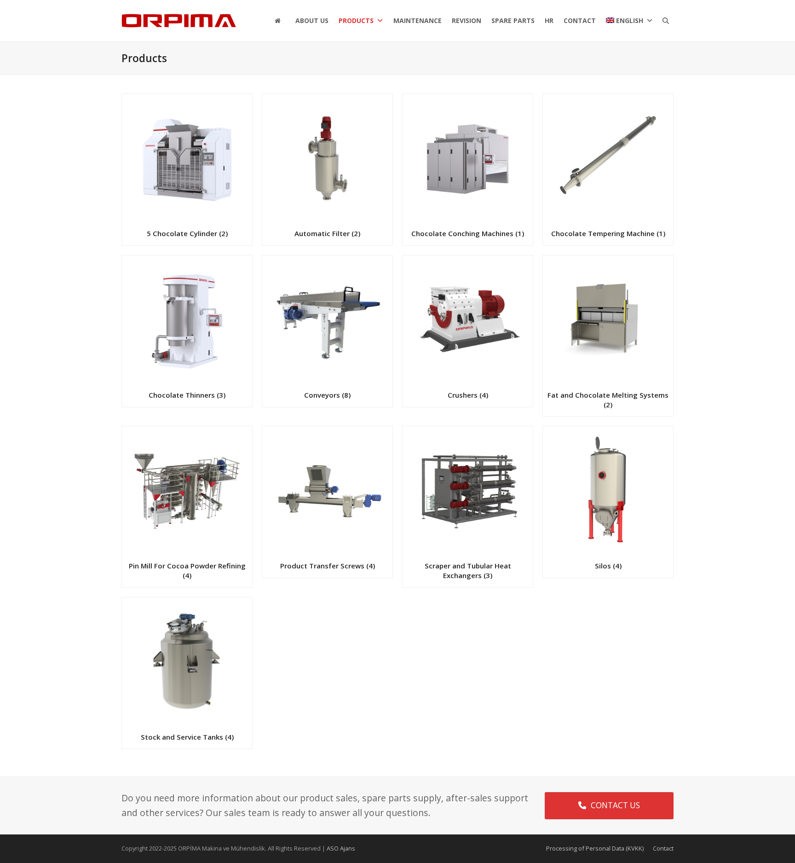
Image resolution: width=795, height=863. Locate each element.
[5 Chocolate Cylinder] (187, 158)
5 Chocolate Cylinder (187, 233)
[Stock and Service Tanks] (187, 661)
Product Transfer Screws (327, 565)
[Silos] (607, 490)
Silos (608, 565)
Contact (663, 848)
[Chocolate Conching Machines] (467, 158)
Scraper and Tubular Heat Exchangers (468, 570)
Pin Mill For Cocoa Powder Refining (187, 570)
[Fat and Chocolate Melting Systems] (607, 319)
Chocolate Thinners (187, 395)
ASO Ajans (341, 848)
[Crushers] (467, 319)
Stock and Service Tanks (187, 736)
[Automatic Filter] (327, 158)
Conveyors (327, 395)
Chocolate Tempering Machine (608, 233)
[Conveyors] (327, 319)
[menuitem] (629, 20)
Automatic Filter (327, 233)
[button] (665, 20)
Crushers (468, 395)
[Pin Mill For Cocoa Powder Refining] (187, 490)
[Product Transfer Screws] (327, 490)
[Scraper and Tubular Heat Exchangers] (467, 490)
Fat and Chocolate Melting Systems (607, 399)
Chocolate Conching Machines (467, 233)
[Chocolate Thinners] (187, 319)
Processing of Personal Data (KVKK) (595, 848)
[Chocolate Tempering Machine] (607, 158)
